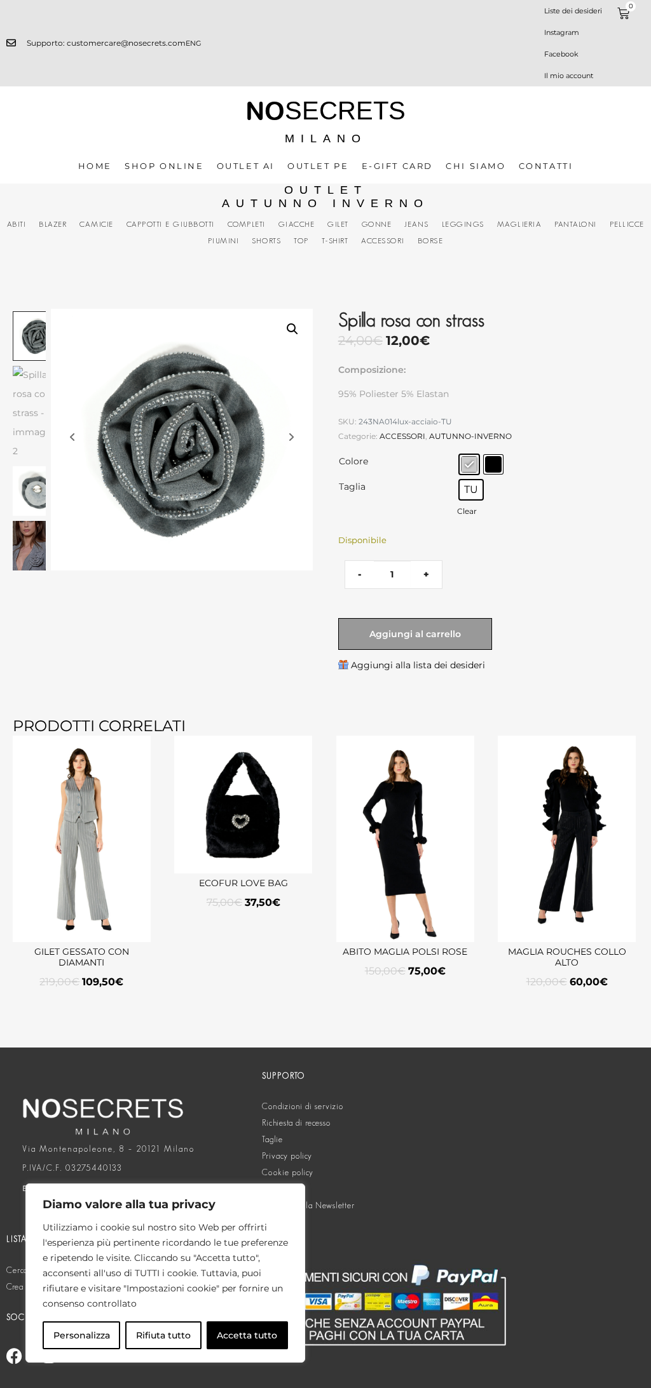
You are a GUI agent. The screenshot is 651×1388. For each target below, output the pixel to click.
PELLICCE (627, 224)
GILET (338, 224)
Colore (353, 461)
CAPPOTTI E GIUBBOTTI (171, 224)
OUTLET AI (246, 166)
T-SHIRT (335, 240)
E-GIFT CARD (398, 166)
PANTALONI (575, 224)
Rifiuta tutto (163, 1335)
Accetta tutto (247, 1335)
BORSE (431, 240)
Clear (467, 511)
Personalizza (81, 1335)
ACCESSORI (383, 240)
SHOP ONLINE (164, 166)
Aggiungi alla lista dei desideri (418, 665)
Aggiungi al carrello (415, 634)
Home (95, 166)
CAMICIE (96, 224)
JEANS (416, 224)
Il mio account (568, 75)
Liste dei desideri (573, 10)
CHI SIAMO (475, 166)
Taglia (352, 486)
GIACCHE (296, 224)
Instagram (561, 32)
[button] (292, 329)
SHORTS (266, 240)
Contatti (546, 166)
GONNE (377, 224)
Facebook (561, 54)
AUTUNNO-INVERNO (470, 436)
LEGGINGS (463, 224)
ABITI (17, 224)
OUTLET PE (317, 166)
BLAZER (53, 224)
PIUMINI (224, 240)
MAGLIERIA (519, 224)
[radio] (469, 464)
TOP (301, 240)
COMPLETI (247, 224)
